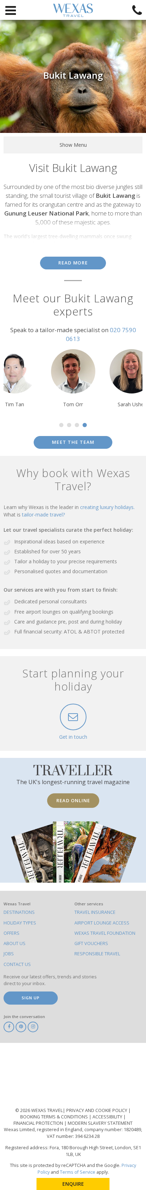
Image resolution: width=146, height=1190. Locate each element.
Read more (73, 263)
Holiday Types (20, 923)
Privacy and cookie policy (97, 1110)
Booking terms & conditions (54, 1117)
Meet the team (73, 442)
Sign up (31, 997)
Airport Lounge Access (101, 923)
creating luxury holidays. (107, 507)
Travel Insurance (95, 912)
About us (15, 943)
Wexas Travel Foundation (104, 933)
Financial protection (38, 1123)
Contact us (17, 964)
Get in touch (73, 736)
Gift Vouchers (91, 943)
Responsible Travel (97, 954)
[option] (73, 378)
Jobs (9, 954)
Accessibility (107, 1117)
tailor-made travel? (43, 514)
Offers (11, 933)
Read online (73, 800)
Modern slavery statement (100, 1123)
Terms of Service (77, 1172)
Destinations (19, 912)
